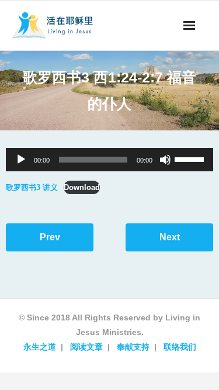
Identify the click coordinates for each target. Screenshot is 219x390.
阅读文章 (86, 346)
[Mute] (165, 159)
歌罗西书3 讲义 (32, 187)
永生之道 (39, 346)
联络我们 (180, 346)
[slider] (191, 158)
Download (82, 187)
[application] (109, 159)
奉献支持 (133, 346)
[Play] (21, 159)
